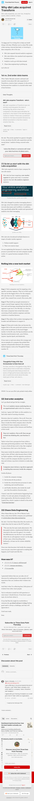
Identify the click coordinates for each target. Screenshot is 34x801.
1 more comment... (6, 710)
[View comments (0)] (10, 735)
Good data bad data (8, 503)
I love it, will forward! (19, 563)
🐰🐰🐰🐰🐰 (8, 563)
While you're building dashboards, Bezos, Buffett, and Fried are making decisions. (11, 730)
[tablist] (8, 666)
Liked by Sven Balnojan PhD (13, 683)
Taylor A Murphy (9, 681)
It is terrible (10, 568)
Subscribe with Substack (18, 773)
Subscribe (24, 2)
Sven (5, 43)
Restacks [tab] (12, 666)
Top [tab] (3, 718)
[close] (29, 742)
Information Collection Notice (22, 779)
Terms (23, 787)
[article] (17, 729)
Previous (6, 654)
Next (28, 654)
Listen (30, 19)
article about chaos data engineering (14, 518)
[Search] (31, 718)
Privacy (18, 787)
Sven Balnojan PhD (10, 18)
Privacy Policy (18, 780)
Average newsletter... (16, 566)
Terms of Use (26, 777)
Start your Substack (12, 793)
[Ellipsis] (32, 681)
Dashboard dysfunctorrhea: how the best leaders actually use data (12, 725)
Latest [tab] (7, 718)
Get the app (25, 793)
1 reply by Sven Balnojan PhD (14, 703)
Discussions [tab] (14, 718)
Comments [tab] (5, 666)
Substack (8, 797)
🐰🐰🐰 (6, 566)
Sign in (30, 2)
